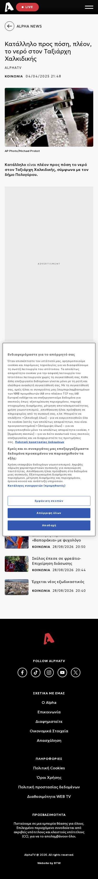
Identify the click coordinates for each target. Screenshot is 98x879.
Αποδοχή (49, 525)
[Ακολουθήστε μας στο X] (75, 672)
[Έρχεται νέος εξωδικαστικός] (17, 587)
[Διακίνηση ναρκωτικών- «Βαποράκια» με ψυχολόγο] (17, 541)
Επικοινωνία (49, 712)
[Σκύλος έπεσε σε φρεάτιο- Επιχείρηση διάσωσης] (17, 564)
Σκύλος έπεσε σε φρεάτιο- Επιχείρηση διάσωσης (56, 561)
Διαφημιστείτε (49, 721)
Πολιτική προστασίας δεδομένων (49, 787)
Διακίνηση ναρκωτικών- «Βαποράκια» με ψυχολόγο (56, 537)
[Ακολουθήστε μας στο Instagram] (49, 672)
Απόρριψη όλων (49, 513)
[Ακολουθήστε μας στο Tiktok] (35, 672)
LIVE (29, 7)
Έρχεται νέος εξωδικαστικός (58, 581)
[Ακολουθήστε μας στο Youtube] (62, 672)
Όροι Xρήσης (49, 777)
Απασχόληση (49, 740)
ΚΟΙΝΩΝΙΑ (14, 76)
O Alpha (49, 702)
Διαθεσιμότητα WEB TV (49, 796)
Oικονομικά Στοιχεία (49, 731)
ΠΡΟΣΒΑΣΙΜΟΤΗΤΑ (49, 815)
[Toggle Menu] (89, 7)
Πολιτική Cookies (49, 768)
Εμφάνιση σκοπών (49, 500)
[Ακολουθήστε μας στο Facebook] (22, 672)
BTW (57, 863)
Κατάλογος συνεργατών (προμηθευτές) (36, 485)
